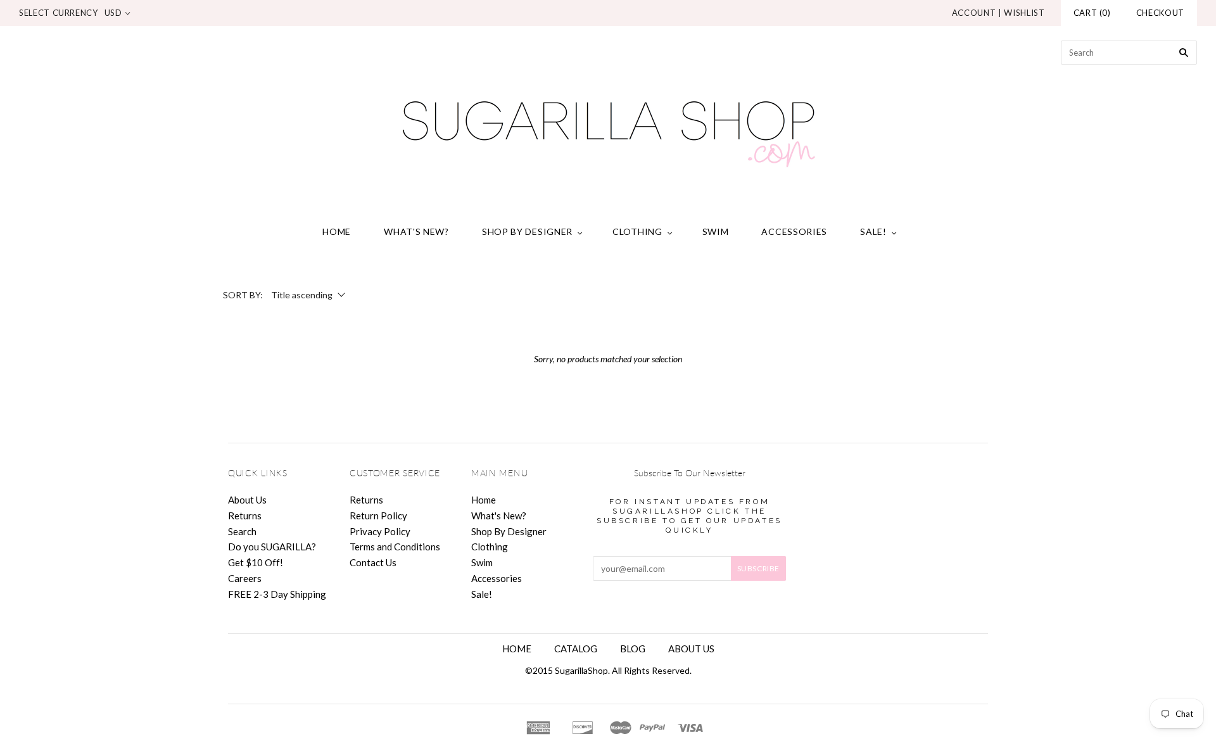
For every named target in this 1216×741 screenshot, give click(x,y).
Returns (245, 515)
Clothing (637, 231)
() (1092, 13)
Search (242, 531)
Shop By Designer (527, 231)
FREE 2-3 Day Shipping (277, 594)
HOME (516, 648)
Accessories (794, 231)
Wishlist (1024, 13)
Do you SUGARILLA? (272, 546)
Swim (715, 231)
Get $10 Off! (255, 562)
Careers (245, 578)
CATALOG (575, 648)
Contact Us (373, 562)
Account (974, 13)
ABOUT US (691, 648)
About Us (247, 499)
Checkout (1160, 13)
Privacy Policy (380, 531)
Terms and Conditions (395, 546)
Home (336, 231)
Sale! (873, 231)
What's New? (416, 231)
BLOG (632, 648)
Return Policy (378, 515)
